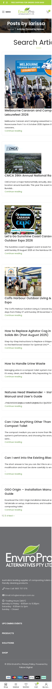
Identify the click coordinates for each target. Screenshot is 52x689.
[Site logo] (26, 11)
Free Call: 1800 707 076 (16, 588)
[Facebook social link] (3, 2)
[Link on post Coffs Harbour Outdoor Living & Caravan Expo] (26, 341)
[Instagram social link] (6, 2)
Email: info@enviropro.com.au (19, 595)
